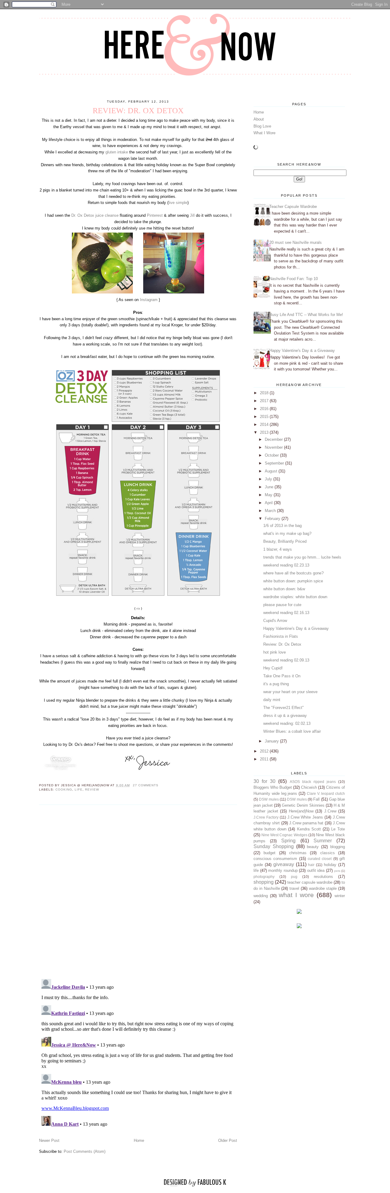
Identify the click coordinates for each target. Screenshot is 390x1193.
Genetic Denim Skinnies (303, 805)
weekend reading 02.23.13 (286, 565)
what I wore (296, 894)
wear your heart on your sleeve (290, 691)
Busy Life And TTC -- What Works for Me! (306, 314)
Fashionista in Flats (280, 636)
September (275, 463)
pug (294, 877)
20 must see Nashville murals (295, 242)
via (138, 608)
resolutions (323, 876)
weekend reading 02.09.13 (286, 660)
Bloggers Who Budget (273, 787)
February (273, 518)
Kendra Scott (309, 829)
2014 (265, 424)
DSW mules (268, 799)
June (270, 487)
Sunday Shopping (274, 846)
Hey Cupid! (273, 668)
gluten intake (116, 152)
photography (264, 877)
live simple (177, 202)
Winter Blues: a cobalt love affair (292, 731)
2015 (265, 416)
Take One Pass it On (281, 676)
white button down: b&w (284, 589)
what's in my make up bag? (287, 533)
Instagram (149, 299)
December (274, 439)
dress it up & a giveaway (285, 715)
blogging (337, 846)
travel (294, 888)
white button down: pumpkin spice (293, 581)
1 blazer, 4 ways (277, 549)
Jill (192, 215)
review (92, 789)
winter (340, 895)
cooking (63, 789)
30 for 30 (264, 781)
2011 (265, 759)
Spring (288, 840)
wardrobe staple (323, 888)
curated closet (320, 859)
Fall (316, 799)
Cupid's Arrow (275, 620)
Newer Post (49, 1140)
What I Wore (264, 133)
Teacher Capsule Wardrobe (293, 206)
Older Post (227, 1140)
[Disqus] (138, 891)
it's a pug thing (276, 684)
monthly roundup (283, 870)
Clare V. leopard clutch (326, 793)
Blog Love (262, 126)
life (79, 789)
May (269, 495)
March (271, 510)
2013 (265, 432)
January (272, 741)
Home (139, 1140)
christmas (298, 853)
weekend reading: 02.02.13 (286, 723)
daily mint (271, 699)
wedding (261, 895)
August (271, 471)
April (269, 502)
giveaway (283, 864)
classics (327, 853)
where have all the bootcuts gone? (293, 573)
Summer (323, 840)
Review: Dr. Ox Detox (282, 644)
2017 (265, 400)
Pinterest (155, 215)
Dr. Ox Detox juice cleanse (95, 215)
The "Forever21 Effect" (283, 707)
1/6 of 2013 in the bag (282, 525)
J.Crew (330, 811)
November (274, 447)
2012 (265, 751)
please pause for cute (282, 604)
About (259, 119)
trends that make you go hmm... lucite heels (302, 557)
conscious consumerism (275, 858)
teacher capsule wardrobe (309, 882)
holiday (330, 864)
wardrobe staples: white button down (295, 597)
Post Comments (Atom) (84, 1151)
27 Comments (145, 785)
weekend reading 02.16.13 (286, 612)
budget (269, 853)
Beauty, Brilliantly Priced (285, 541)
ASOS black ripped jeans (313, 782)
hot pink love (274, 652)
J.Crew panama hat (306, 823)
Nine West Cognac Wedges (284, 835)
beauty (313, 846)
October (272, 455)
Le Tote (338, 829)
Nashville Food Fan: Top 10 (293, 278)
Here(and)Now (301, 811)
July (269, 479)
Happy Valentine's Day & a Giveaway (302, 350)
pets (337, 870)
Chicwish (309, 787)
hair (311, 865)
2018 (265, 393)
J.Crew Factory (266, 817)
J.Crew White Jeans (305, 817)
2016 (265, 408)
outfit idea (316, 870)
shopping (264, 882)
